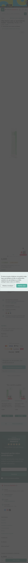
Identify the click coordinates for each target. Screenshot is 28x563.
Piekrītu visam (22, 285)
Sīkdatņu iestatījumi (7, 285)
